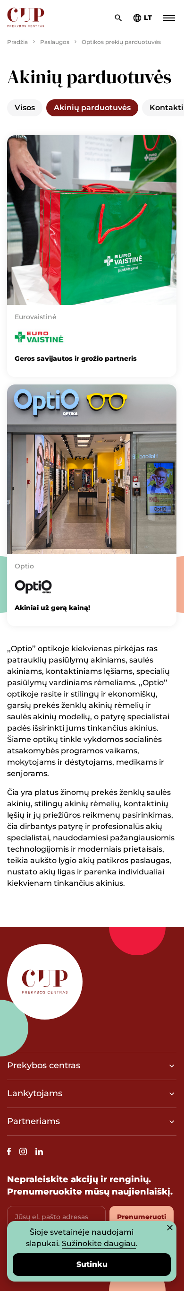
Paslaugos (54, 41)
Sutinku (92, 1264)
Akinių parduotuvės (92, 107)
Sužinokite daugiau (99, 1243)
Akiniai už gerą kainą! (52, 607)
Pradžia (17, 41)
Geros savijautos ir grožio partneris (76, 358)
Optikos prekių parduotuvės (121, 41)
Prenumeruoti (141, 1216)
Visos (25, 107)
